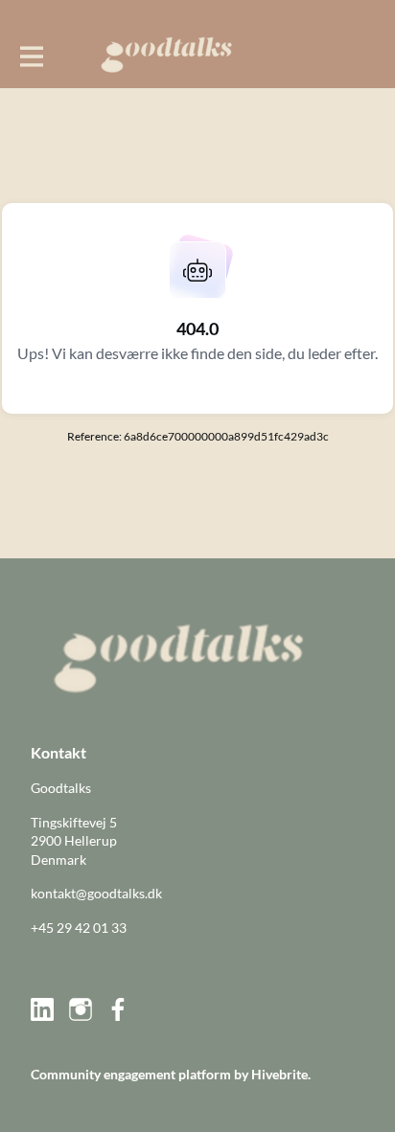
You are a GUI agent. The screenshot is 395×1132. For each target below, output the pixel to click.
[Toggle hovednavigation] (30, 54)
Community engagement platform (131, 1074)
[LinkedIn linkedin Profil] (42, 1009)
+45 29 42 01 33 (79, 927)
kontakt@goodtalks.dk (96, 893)
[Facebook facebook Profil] (118, 1009)
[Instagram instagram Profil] (80, 1009)
